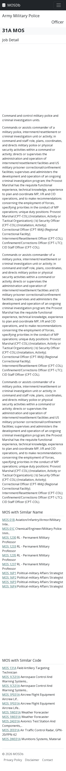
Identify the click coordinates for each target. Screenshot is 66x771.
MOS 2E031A (11, 730)
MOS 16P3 (9, 582)
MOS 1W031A (11, 712)
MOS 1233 (9, 546)
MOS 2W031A (11, 739)
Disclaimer (32, 760)
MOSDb (13, 5)
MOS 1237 (9, 564)
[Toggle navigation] (59, 5)
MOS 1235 (9, 555)
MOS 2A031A (11, 721)
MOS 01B (8, 520)
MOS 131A (9, 668)
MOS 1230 (9, 538)
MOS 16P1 (9, 573)
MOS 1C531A (11, 677)
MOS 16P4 (9, 586)
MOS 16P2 (9, 577)
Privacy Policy (13, 760)
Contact (47, 760)
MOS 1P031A (11, 695)
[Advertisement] (33, 80)
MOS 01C (8, 529)
